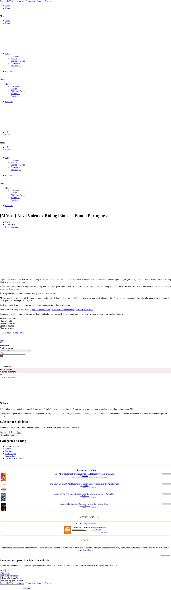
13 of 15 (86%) (97, 530)
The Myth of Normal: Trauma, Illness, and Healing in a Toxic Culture (84, 474)
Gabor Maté (85, 476)
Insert (27, 589)
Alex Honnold (85, 496)
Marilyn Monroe (87, 550)
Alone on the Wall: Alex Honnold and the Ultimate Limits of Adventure (84, 494)
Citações (85, 540)
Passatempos (16, 66)
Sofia (74, 527)
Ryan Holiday (85, 486)
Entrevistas (15, 63)
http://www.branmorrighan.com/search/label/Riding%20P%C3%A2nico (62, 309)
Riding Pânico (19, 333)
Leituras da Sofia (86, 470)
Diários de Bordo (18, 61)
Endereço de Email (8, 432)
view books (104, 532)
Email (2, 570)
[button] (85, 16)
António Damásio (85, 506)
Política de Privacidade (9, 576)
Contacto (9, 71)
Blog (7, 54)
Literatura (15, 56)
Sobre (7, 8)
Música (14, 58)
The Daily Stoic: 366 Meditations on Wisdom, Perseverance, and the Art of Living (84, 484)
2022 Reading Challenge (85, 523)
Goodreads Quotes (165, 555)
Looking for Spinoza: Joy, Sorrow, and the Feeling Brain (84, 504)
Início (7, 6)
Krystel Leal (20, 581)
